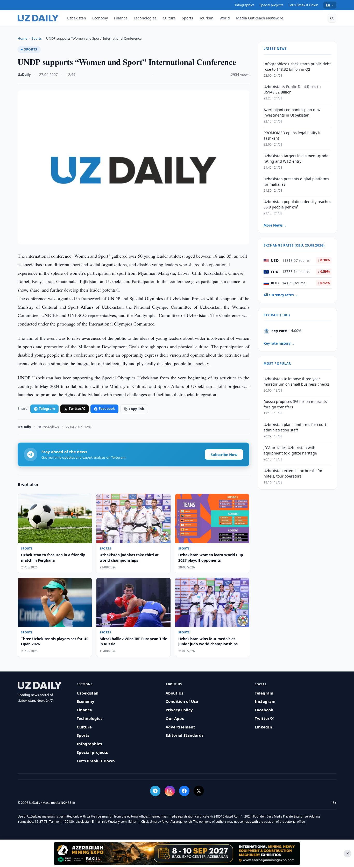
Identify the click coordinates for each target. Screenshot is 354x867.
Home (22, 38)
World (225, 18)
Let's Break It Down (303, 5)
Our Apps (175, 718)
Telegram (47, 408)
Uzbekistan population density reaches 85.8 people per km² (297, 204)
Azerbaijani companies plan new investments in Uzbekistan (292, 112)
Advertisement (180, 726)
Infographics (244, 5)
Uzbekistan (76, 18)
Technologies (145, 18)
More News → (275, 225)
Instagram (265, 701)
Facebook (107, 408)
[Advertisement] (177, 853)
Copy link (136, 409)
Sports (187, 18)
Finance (121, 18)
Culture (169, 18)
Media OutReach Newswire (259, 18)
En (328, 5)
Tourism (206, 18)
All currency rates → (281, 295)
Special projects (271, 5)
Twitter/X (77, 408)
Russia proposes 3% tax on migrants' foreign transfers (296, 404)
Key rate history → (279, 343)
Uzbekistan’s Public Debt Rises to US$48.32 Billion (292, 89)
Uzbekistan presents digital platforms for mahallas (296, 181)
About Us (174, 693)
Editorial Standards (184, 735)
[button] (332, 18)
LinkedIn (263, 726)
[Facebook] (184, 791)
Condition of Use (182, 701)
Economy (100, 18)
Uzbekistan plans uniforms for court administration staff (295, 427)
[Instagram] (170, 791)
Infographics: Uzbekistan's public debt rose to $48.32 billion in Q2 (297, 66)
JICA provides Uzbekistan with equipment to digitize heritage (290, 450)
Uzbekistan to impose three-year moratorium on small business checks (296, 381)
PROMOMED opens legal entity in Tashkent (293, 136)
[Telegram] (155, 791)
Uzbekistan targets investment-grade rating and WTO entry (296, 158)
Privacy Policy (179, 709)
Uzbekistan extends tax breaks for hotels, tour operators (293, 473)
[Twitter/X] (199, 791)
